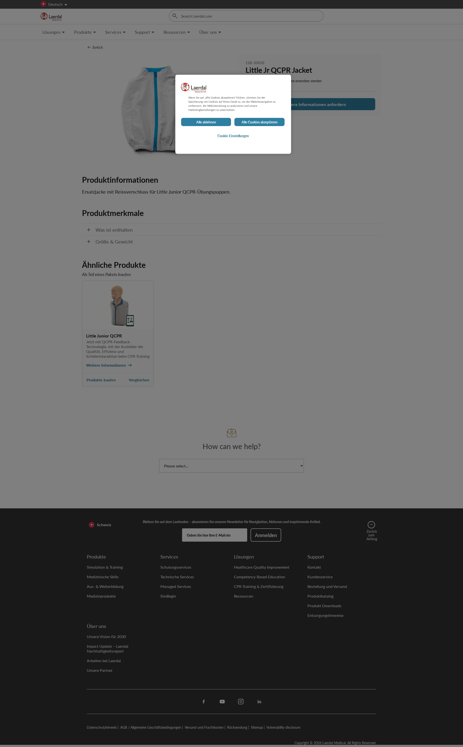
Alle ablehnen (206, 122)
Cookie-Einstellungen (233, 135)
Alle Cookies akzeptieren (260, 122)
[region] (233, 114)
